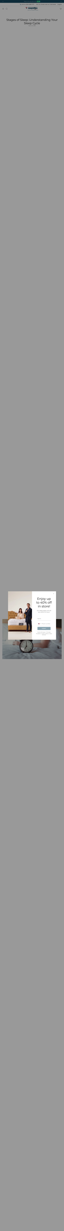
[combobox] (39, 624)
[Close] (53, 593)
